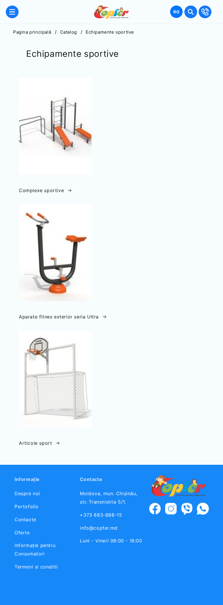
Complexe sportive (41, 190)
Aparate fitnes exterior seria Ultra (59, 317)
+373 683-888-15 (101, 515)
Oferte (22, 532)
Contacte (25, 519)
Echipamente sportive (110, 32)
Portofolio (27, 506)
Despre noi (27, 493)
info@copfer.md (98, 528)
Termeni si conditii (36, 567)
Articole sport (35, 443)
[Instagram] (170, 510)
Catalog (68, 32)
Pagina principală (32, 32)
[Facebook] (154, 510)
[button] (12, 12)
